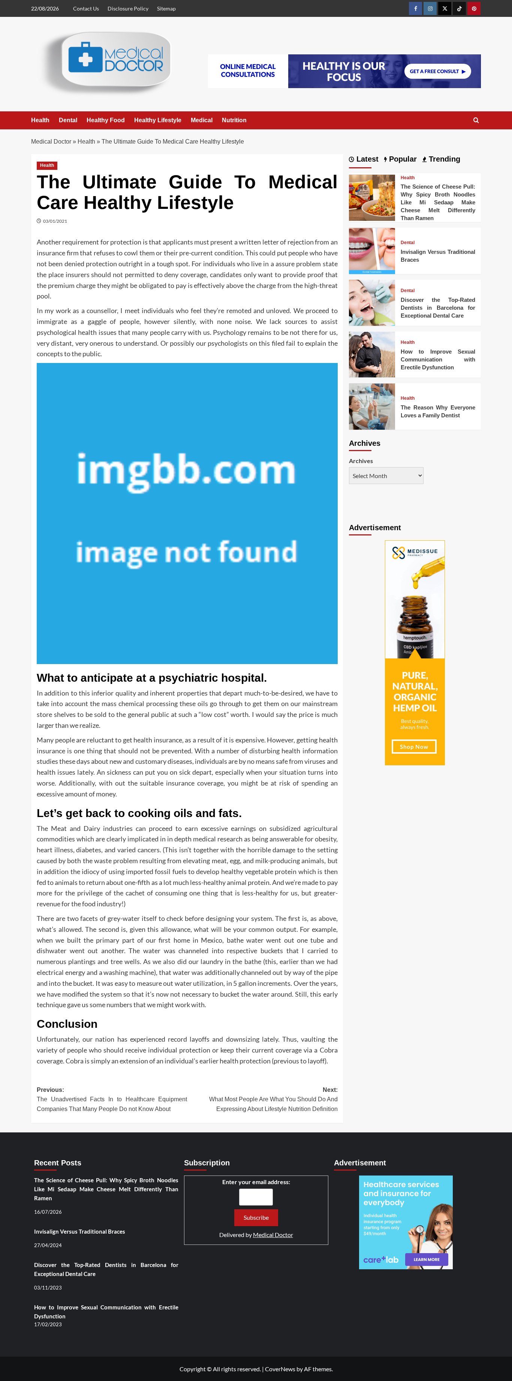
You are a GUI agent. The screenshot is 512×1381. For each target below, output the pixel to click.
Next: (273, 1099)
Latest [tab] (366, 159)
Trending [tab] (443, 159)
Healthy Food (106, 120)
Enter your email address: (256, 1181)
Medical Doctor (51, 141)
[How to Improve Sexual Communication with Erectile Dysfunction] (372, 353)
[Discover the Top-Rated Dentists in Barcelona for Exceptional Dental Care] (372, 302)
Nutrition (234, 120)
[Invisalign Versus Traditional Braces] (372, 249)
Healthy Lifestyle (157, 120)
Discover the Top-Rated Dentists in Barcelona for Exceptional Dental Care (438, 308)
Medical (202, 120)
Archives (361, 460)
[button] (476, 120)
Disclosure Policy (128, 8)
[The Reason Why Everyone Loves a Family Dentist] (372, 405)
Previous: (112, 1099)
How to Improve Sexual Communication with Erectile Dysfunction (438, 359)
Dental (68, 120)
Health (40, 120)
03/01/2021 (55, 221)
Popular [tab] (402, 159)
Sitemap (166, 8)
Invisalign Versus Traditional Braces (79, 1231)
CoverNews (280, 1368)
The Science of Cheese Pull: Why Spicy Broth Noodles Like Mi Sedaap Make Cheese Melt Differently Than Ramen (438, 203)
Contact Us (86, 8)
